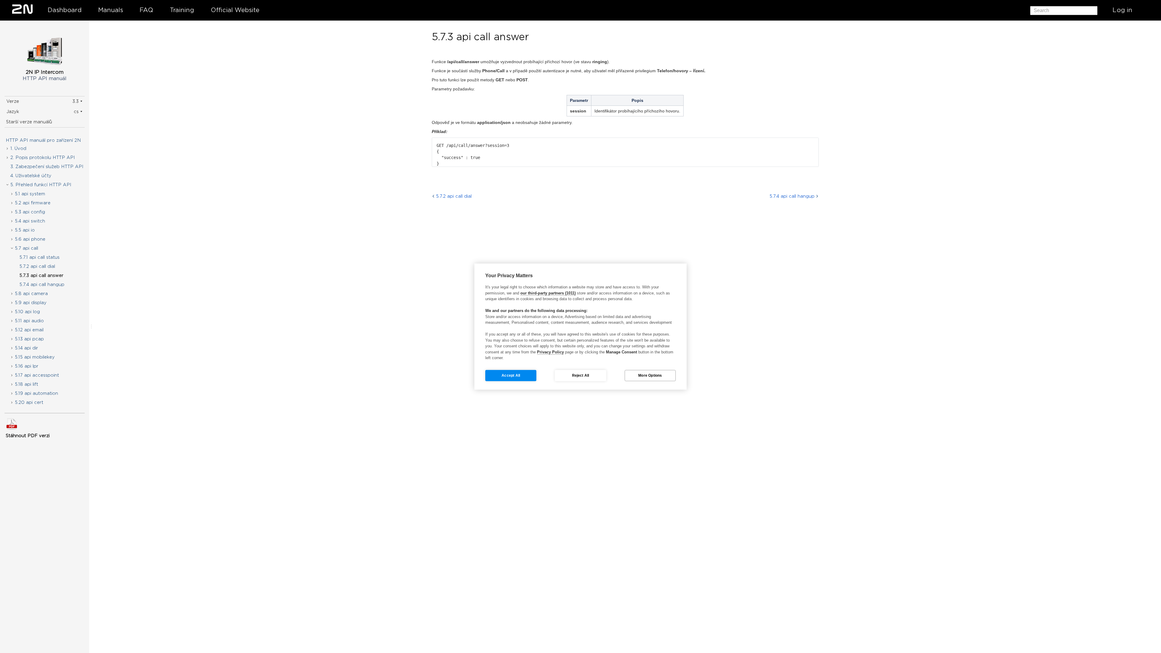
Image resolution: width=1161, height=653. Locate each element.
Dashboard (65, 10)
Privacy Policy (550, 351)
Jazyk (12, 111)
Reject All (580, 375)
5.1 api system (30, 193)
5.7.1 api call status (39, 257)
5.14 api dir (26, 348)
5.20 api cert (29, 402)
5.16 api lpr (26, 366)
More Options (650, 375)
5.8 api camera (31, 293)
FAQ (146, 10)
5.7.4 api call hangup (41, 284)
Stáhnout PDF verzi (28, 435)
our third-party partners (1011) (548, 293)
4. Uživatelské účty (30, 175)
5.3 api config (30, 212)
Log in (1122, 10)
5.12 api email (29, 329)
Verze (12, 101)
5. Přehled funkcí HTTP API (40, 184)
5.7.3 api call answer (41, 275)
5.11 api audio (29, 320)
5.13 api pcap (29, 338)
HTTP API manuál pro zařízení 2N (43, 140)
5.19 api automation (36, 393)
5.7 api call (26, 248)
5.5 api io (25, 230)
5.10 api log (27, 311)
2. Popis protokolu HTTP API (42, 157)
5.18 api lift (26, 384)
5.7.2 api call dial (37, 266)
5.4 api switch (30, 221)
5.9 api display (31, 302)
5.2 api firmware (32, 202)
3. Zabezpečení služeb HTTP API (46, 166)
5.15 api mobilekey (35, 357)
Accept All (511, 375)
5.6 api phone (30, 239)
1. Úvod (18, 148)
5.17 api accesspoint (37, 375)
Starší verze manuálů (29, 121)
